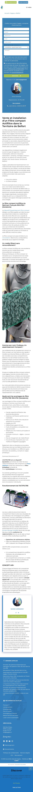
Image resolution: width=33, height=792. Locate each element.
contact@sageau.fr (17, 72)
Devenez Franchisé (23, 2)
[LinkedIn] (7, 741)
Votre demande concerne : (12, 45)
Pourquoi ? (6, 705)
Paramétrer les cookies (20, 764)
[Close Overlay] (31, 768)
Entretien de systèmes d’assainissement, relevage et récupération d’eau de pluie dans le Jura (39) (16, 666)
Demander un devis (11, 2)
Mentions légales (25, 753)
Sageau (12, 13)
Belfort (18, 13)
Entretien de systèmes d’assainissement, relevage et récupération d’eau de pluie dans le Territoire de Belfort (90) (16, 689)
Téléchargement (9, 745)
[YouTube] (9, 741)
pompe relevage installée (10, 530)
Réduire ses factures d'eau (10, 715)
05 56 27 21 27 (7, 730)
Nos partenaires (9, 749)
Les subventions (7, 707)
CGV (12, 755)
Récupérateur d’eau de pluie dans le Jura (14, 670)
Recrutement (18, 755)
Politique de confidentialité (11, 753)
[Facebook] (4, 741)
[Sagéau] (2, 7)
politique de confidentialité (16, 69)
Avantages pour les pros (10, 713)
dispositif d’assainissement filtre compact (16, 210)
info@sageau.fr (7, 732)
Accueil (7, 13)
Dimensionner (7, 709)
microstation (6, 238)
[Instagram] (12, 741)
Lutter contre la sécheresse (10, 717)
